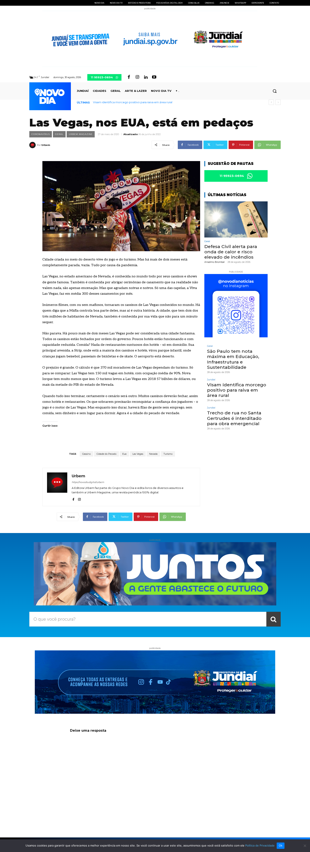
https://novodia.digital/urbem (88, 482)
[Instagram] (137, 77)
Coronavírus (40, 134)
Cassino (86, 453)
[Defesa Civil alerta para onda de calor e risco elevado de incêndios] (236, 219)
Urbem (45, 145)
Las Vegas (137, 453)
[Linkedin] (146, 77)
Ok (281, 845)
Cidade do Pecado (106, 453)
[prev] (271, 102)
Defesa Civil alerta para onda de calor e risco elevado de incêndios (230, 252)
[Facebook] (129, 77)
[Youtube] (154, 77)
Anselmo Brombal (214, 261)
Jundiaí (211, 380)
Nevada (153, 453)
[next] (278, 102)
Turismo (168, 453)
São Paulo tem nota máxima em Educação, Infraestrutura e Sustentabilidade (233, 359)
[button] (274, 91)
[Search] (273, 619)
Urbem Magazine (81, 134)
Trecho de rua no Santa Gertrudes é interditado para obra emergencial (141, 102)
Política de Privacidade (260, 845)
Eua (124, 453)
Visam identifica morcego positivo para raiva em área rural (236, 390)
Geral (59, 134)
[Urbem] (33, 145)
